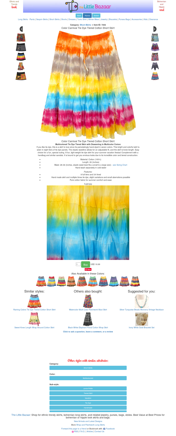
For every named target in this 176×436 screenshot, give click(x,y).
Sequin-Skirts (42, 19)
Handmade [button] (88, 407)
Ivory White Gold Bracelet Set (141, 327)
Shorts (64, 19)
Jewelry (104, 19)
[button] (88, 411)
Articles (90, 431)
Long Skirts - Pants (26, 19)
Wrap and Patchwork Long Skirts (90, 424)
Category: (54, 363)
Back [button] (79, 15)
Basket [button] (96, 15)
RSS (76, 431)
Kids (145, 19)
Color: (52, 374)
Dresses (72, 19)
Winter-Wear (93, 19)
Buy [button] (85, 264)
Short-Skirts (54, 19)
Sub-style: (54, 384)
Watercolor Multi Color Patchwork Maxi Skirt (88, 309)
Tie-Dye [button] (88, 403)
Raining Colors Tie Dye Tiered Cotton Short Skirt (34, 309)
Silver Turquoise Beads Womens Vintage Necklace (142, 309)
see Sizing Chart (120, 164)
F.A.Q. (82, 431)
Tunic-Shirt (82, 19)
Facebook (110, 428)
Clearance (153, 19)
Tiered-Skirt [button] (88, 393)
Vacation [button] (88, 398)
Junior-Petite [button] (88, 388)
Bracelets (113, 19)
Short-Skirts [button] (88, 368)
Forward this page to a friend (73, 428)
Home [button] (87, 15)
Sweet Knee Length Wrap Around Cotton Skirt (34, 327)
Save (89, 269)
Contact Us (99, 431)
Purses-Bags (124, 19)
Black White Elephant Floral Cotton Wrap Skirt (88, 327)
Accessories (137, 19)
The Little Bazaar (20, 414)
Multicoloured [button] (88, 378)
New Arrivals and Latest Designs (88, 421)
